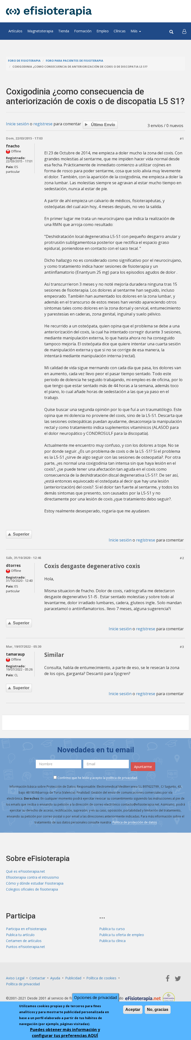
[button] (184, 31)
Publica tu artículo (20, 934)
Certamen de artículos (24, 940)
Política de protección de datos (134, 822)
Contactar (37, 978)
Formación (83, 31)
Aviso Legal (15, 978)
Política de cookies (101, 978)
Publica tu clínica (112, 940)
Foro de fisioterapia (24, 60)
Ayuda (55, 978)
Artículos (15, 31)
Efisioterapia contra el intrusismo (32, 877)
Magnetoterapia (40, 31)
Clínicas (120, 31)
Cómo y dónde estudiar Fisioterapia (34, 883)
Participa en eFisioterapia (26, 928)
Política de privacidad (23, 984)
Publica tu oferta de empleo (121, 934)
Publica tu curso (112, 928)
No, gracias (157, 1009)
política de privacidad (121, 778)
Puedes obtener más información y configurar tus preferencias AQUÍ (65, 1032)
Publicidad (73, 978)
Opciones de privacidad (95, 997)
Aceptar (132, 1009)
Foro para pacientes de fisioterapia (74, 60)
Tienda (63, 31)
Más (135, 31)
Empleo (102, 31)
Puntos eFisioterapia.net (25, 946)
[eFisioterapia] (49, 11)
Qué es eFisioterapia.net (25, 871)
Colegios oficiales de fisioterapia (32, 889)
